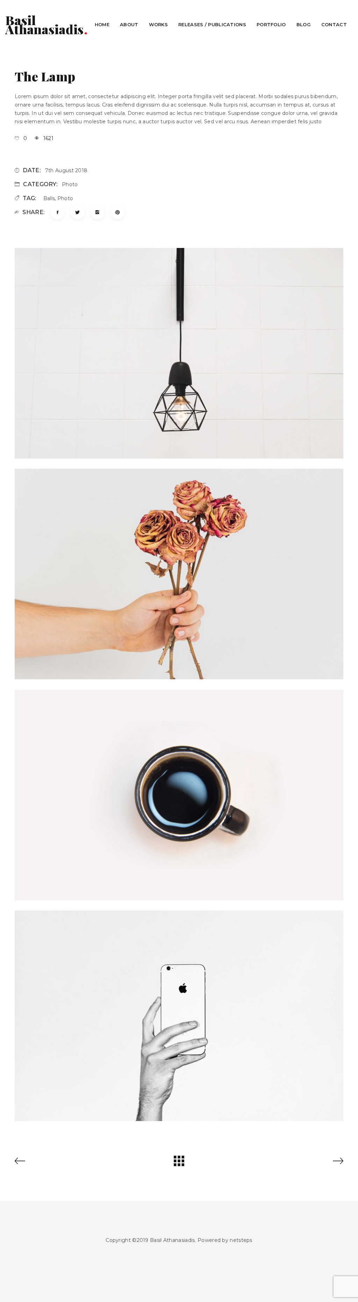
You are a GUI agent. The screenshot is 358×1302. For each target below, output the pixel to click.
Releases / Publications (212, 24)
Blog (303, 24)
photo (70, 184)
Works (158, 24)
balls (49, 198)
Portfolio (271, 24)
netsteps (241, 1240)
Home (102, 24)
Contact (334, 24)
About (129, 24)
